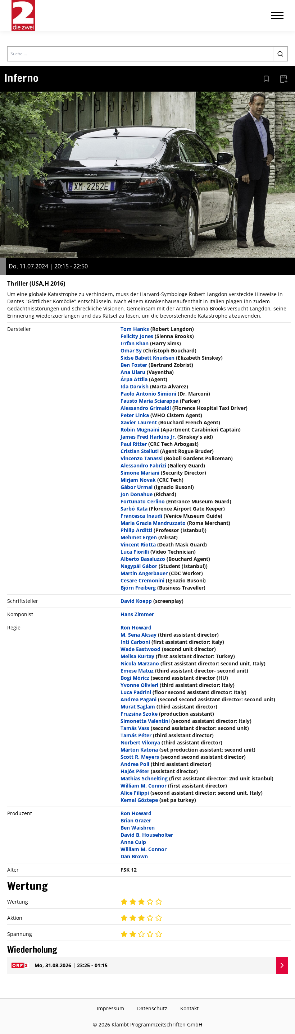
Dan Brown (134, 856)
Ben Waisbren (138, 827)
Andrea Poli (135, 764)
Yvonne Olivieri (139, 685)
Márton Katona (139, 749)
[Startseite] (23, 15)
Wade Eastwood (140, 649)
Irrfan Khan (135, 343)
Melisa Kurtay (137, 656)
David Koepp (136, 600)
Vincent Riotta (138, 544)
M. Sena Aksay (138, 634)
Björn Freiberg (138, 587)
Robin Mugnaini (140, 429)
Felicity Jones (137, 336)
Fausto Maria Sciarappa (149, 400)
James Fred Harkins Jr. (148, 436)
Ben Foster (134, 364)
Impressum (110, 1008)
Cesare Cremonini (142, 580)
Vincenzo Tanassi (142, 458)
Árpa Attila (134, 379)
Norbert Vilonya (140, 742)
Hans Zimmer (137, 614)
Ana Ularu (133, 372)
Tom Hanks (135, 329)
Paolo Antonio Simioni (148, 393)
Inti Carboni (135, 641)
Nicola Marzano (140, 663)
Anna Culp (133, 842)
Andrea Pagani (138, 699)
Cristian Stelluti (140, 451)
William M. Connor (144, 785)
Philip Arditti (136, 530)
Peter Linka (135, 415)
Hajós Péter (135, 771)
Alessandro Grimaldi (146, 408)
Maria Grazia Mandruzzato (153, 523)
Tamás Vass (135, 728)
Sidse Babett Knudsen (147, 357)
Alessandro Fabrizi (143, 465)
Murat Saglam (138, 706)
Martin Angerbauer (144, 573)
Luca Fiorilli (135, 551)
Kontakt (189, 1008)
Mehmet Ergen (139, 537)
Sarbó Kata (134, 508)
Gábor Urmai (137, 487)
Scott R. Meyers (140, 756)
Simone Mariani (140, 472)
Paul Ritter (134, 443)
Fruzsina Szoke (139, 713)
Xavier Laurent (139, 422)
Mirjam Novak (138, 479)
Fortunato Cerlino (143, 501)
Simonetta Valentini (145, 720)
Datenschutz (152, 1008)
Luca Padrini (136, 692)
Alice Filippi (135, 792)
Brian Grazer (136, 820)
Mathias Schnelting (144, 778)
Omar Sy (131, 350)
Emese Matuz (137, 670)
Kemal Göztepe (139, 800)
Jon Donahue (137, 494)
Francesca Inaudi (141, 515)
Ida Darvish (135, 386)
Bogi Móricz (135, 677)
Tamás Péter (136, 735)
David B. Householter (147, 834)
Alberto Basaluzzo (143, 558)
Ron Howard (136, 627)
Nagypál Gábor (139, 566)
